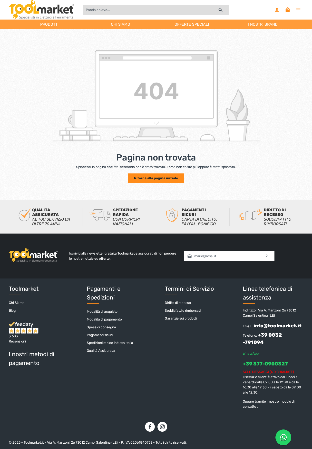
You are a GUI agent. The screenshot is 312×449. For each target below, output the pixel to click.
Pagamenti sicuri (100, 335)
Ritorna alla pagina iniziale (156, 178)
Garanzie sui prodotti (181, 318)
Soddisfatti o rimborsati (183, 311)
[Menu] (298, 10)
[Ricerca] (220, 10)
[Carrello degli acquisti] (287, 10)
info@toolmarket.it (278, 326)
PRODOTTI (49, 24)
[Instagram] (162, 427)
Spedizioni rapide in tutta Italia (110, 343)
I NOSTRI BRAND (263, 24)
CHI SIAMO (120, 24)
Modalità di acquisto (102, 312)
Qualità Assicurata (101, 351)
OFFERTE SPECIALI (192, 24)
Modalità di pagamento (104, 319)
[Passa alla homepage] (41, 10)
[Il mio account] (277, 10)
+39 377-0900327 (265, 364)
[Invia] (266, 256)
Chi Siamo (16, 303)
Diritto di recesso (178, 303)
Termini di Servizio (189, 288)
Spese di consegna (101, 327)
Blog (12, 311)
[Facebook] (150, 427)
